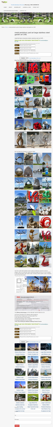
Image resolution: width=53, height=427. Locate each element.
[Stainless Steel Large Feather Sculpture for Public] (33, 346)
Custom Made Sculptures (11, 10)
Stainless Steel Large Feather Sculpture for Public (33, 354)
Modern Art (17, 7)
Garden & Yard (27, 7)
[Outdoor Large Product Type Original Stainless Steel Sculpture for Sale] (20, 384)
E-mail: (16, 411)
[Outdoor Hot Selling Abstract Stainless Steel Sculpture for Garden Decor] (46, 359)
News (6, 27)
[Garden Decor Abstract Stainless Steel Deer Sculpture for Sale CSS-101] (20, 359)
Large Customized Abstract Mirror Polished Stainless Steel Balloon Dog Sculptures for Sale (46, 407)
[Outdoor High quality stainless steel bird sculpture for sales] (46, 372)
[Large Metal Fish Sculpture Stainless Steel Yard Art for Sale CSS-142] (33, 397)
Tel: (15, 415)
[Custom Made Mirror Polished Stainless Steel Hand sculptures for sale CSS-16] (33, 372)
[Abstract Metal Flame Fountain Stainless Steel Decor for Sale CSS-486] (20, 346)
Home (5, 7)
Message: (17, 419)
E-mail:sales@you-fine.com (17, 4)
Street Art (36, 7)
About (10, 7)
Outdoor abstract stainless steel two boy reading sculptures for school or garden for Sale (20, 407)
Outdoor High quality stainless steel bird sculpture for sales (46, 379)
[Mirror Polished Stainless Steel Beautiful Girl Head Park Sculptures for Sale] (46, 384)
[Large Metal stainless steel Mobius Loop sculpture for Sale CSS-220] (46, 346)
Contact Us (23, 10)
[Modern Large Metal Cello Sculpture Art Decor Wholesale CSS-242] (33, 359)
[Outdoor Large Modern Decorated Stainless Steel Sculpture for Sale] (20, 372)
